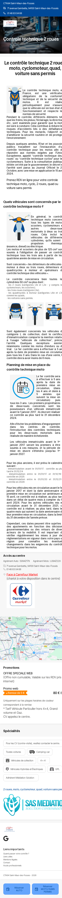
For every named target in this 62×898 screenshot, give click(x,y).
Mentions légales (10, 859)
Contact (6, 862)
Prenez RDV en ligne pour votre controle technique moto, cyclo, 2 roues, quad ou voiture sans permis (32, 184)
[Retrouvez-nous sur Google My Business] (6, 838)
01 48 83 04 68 (14, 13)
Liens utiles (7, 856)
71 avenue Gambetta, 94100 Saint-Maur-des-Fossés (33, 8)
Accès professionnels (12, 865)
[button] (54, 24)
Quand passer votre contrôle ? (16, 853)
